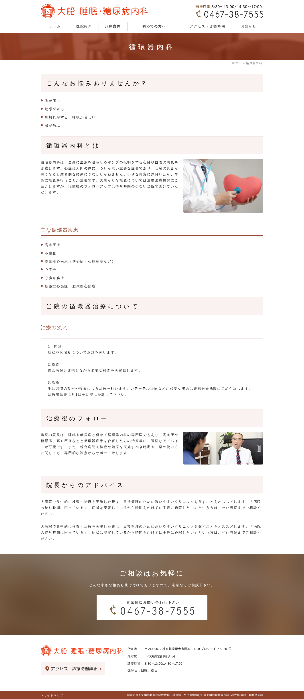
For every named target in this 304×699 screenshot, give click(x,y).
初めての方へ (154, 26)
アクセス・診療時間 (207, 26)
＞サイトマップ (52, 695)
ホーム (55, 26)
